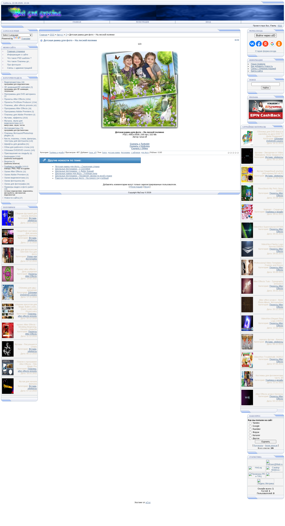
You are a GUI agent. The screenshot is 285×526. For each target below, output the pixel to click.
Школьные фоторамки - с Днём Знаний (74, 171)
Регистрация (142, 22)
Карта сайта (257, 71)
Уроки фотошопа (12, 181)
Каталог (256, 435)
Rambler (257, 429)
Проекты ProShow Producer (17, 102)
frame (104, 152)
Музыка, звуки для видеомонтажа (13, 122)
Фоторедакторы (12, 128)
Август (60, 34)
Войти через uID (265, 35)
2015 (52, 34)
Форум (256, 432)
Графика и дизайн (13, 166)
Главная (77, 22)
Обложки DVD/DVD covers (17, 150)
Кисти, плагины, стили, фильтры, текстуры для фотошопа (20, 139)
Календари (9, 156)
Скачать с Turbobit (139, 144)
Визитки (8, 161)
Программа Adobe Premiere (17, 111)
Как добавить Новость (262, 66)
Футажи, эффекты (13, 118)
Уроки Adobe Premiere (15, 174)
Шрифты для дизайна (14, 144)
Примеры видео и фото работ (19, 187)
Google (256, 426)
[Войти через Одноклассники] (279, 44)
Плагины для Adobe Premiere (18, 114)
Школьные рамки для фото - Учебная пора (76, 173)
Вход (208, 22)
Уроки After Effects (13, 171)
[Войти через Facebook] (259, 44)
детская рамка (114, 152)
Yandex (256, 423)
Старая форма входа (265, 51)
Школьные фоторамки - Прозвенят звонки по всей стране (83, 176)
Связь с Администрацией (263, 68)
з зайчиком (135, 152)
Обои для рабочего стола (16, 147)
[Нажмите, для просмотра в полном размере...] (139, 128)
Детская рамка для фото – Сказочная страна (77, 166)
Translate (25, 38)
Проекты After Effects (14, 99)
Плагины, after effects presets (18, 105)
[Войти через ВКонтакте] (252, 44)
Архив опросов (271, 445)
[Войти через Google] (272, 44)
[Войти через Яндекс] (265, 44)
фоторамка (125, 152)
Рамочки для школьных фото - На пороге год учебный (82, 178)
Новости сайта (11, 198)
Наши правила (258, 64)
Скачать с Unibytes (140, 146)
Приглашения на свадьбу (16, 153)
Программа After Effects (16, 108)
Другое (256, 438)
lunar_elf (92, 152)
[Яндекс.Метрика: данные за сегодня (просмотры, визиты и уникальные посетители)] (265, 482)
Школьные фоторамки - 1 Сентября (72, 169)
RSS (280, 26)
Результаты (258, 445)
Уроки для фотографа (15, 184)
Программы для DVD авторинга (19, 94)
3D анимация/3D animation (17, 87)
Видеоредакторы (12, 82)
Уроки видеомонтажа (14, 177)
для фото (145, 152)
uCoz (148, 502)
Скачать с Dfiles (139, 148)
